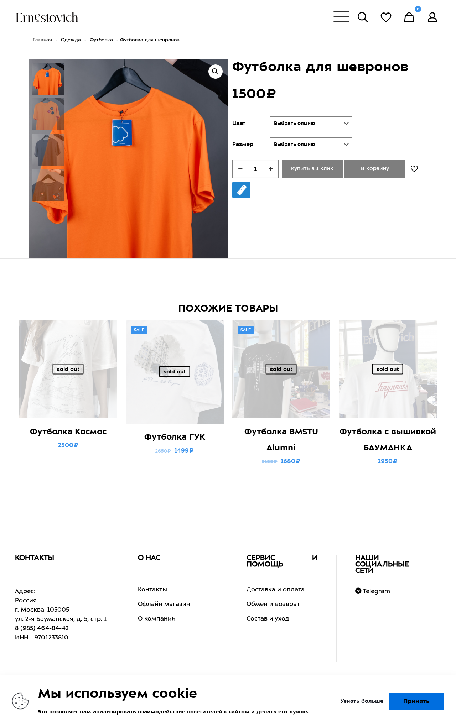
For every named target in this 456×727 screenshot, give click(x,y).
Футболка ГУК (174, 436)
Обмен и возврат (273, 604)
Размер (242, 144)
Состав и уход (268, 619)
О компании (157, 619)
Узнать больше (362, 701)
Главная (42, 40)
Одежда (71, 40)
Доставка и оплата (276, 590)
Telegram (375, 592)
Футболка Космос (68, 431)
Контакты (152, 590)
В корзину (375, 169)
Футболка (101, 40)
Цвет (238, 123)
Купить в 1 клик (312, 169)
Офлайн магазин (164, 604)
